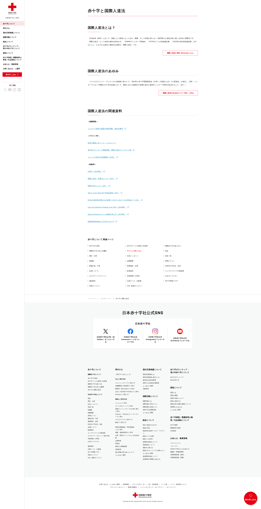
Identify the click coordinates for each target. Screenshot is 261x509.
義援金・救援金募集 (177, 452)
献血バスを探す (148, 439)
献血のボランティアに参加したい (154, 450)
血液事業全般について (150, 456)
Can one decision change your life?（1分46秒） (107, 207)
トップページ (92, 298)
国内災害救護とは (149, 374)
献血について (8, 42)
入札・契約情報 (153, 484)
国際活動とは (147, 401)
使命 (166, 251)
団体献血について (149, 445)
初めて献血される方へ (150, 425)
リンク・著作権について (178, 484)
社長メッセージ (132, 256)
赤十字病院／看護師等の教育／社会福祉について (12, 58)
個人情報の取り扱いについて (124, 452)
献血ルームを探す (149, 436)
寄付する (6, 28)
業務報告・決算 (132, 266)
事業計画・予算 (94, 266)
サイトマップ (171, 487)
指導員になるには (176, 407)
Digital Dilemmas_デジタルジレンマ (101, 221)
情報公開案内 (132, 487)
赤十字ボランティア (177, 377)
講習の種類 (174, 395)
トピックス (174, 446)
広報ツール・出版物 (134, 281)
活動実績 (146, 389)
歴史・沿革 (93, 256)
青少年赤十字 (174, 380)
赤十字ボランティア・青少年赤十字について (11, 47)
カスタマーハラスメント (98, 276)
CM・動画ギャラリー (134, 286)
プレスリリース (175, 443)
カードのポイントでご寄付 (124, 406)
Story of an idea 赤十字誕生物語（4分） (103, 193)
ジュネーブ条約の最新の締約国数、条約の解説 (105, 129)
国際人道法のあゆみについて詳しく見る (178, 93)
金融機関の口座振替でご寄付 (124, 386)
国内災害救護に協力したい (151, 377)
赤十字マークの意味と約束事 (137, 246)
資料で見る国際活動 (149, 410)
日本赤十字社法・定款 (173, 266)
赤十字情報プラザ (171, 281)
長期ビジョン (170, 261)
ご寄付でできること (122, 374)
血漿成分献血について (150, 442)
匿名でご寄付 (119, 422)
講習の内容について (177, 398)
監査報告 (130, 271)
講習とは (173, 392)
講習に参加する (175, 401)
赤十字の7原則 (94, 246)
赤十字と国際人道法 (134, 251)
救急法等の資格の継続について (180, 404)
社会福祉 (173, 431)
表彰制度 (118, 449)
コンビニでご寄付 (121, 403)
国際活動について (10, 37)
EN (14, 85)
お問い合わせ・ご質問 (11, 69)
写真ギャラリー (94, 286)
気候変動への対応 (133, 276)
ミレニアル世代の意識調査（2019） (101, 157)
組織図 (91, 261)
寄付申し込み (11, 75)
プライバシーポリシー (117, 487)
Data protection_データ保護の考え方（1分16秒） (107, 214)
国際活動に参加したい (150, 407)
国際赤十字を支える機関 (98, 251)
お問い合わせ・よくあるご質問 (109, 484)
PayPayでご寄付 (121, 394)
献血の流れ (146, 428)
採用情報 (126, 484)
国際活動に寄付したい (150, 404)
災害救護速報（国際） (177, 457)
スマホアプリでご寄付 (122, 419)
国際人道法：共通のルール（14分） (101, 179)
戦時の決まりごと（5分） (97, 186)
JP (10, 85)
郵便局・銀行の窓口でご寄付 (124, 389)
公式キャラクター (171, 276)
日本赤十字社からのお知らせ (180, 449)
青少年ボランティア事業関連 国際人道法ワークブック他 (109, 150)
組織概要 (130, 261)
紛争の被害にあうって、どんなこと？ (102, 143)
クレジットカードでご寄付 (124, 383)
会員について (94, 271)
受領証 (117, 443)
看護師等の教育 (175, 428)
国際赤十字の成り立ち (173, 246)
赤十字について (9, 24)
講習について (8, 53)
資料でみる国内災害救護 (151, 383)
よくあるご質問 (120, 455)
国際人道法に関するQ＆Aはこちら (180, 53)
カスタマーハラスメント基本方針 (99, 436)
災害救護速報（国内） (177, 454)
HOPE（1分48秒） (95, 171)
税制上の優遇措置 (121, 446)
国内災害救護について (11, 33)
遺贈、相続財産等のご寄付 (124, 432)
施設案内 (92, 281)
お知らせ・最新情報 (10, 64)
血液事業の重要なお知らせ (151, 459)
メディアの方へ (137, 484)
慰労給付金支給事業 (149, 380)
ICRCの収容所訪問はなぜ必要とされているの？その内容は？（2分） (114, 200)
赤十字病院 (174, 425)
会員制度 (118, 440)
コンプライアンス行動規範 (174, 271)
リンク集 (164, 484)
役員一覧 (168, 256)
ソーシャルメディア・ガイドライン (152, 487)
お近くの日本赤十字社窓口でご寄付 (127, 391)
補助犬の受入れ (148, 447)
